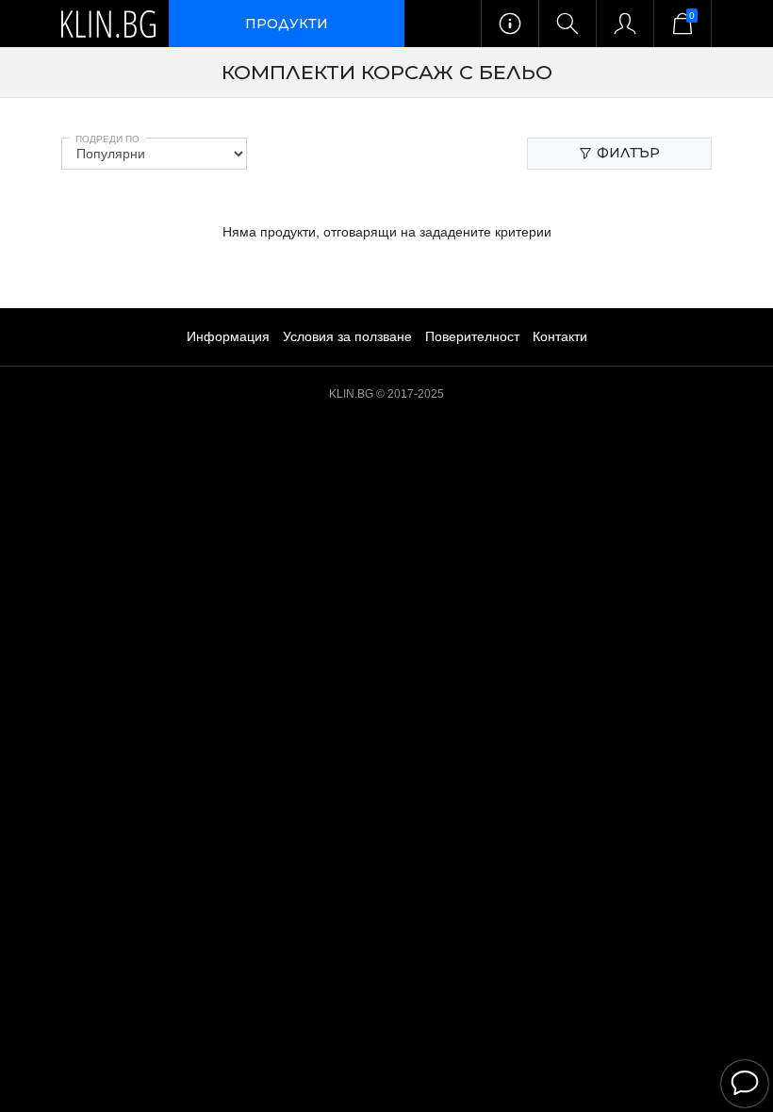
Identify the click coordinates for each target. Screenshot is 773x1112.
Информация (228, 336)
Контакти (560, 336)
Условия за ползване (347, 336)
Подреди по (107, 139)
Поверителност (472, 336)
